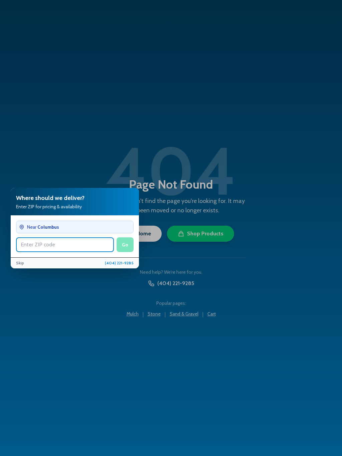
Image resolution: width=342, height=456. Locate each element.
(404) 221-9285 (119, 262)
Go (125, 245)
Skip (20, 262)
